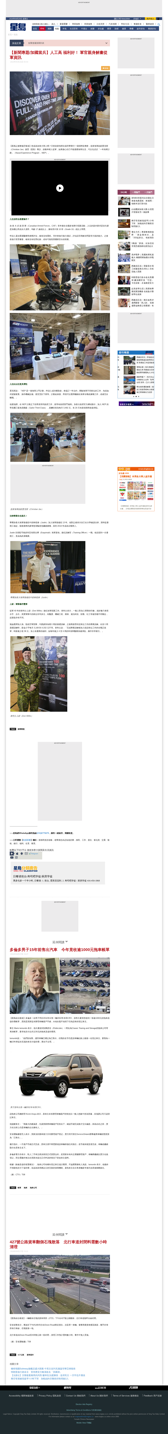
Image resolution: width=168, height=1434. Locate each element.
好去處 (101, 28)
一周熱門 (136, 192)
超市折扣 (141, 28)
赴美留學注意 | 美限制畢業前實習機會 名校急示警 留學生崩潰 (142, 291)
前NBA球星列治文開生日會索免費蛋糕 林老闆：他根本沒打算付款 (142, 201)
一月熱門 (148, 192)
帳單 (19, 1187)
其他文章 (16, 43)
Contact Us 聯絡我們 (75, 1395)
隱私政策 (57, 1395)
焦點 (57, 28)
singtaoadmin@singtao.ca (84, 1416)
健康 (124, 28)
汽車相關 (113, 23)
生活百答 (74, 28)
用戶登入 (150, 18)
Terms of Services (121, 1395)
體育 (109, 28)
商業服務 (88, 23)
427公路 (21, 1355)
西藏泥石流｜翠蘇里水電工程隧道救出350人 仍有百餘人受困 (142, 269)
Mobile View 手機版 (84, 1423)
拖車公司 (33, 1187)
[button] (159, 25)
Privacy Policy (46, 1395)
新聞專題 (21, 729)
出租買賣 (100, 23)
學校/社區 (125, 23)
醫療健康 (150, 23)
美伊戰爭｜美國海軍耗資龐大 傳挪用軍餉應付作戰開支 (142, 257)
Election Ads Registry (84, 1404)
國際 (50, 28)
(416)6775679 (43, 833)
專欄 (131, 28)
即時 (42, 28)
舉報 (106, 68)
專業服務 (76, 23)
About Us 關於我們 (99, 1395)
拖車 (25, 1187)
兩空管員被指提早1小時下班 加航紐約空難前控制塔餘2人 (142, 223)
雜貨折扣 (152, 28)
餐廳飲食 (138, 23)
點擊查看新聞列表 (36, 43)
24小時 (124, 192)
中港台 (84, 28)
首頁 (35, 28)
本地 (64, 28)
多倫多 (136, 18)
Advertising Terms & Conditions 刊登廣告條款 (84, 1410)
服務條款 (134, 1395)
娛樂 (92, 28)
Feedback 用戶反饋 (153, 1395)
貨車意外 (30, 1355)
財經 (117, 28)
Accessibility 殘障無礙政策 (21, 1395)
